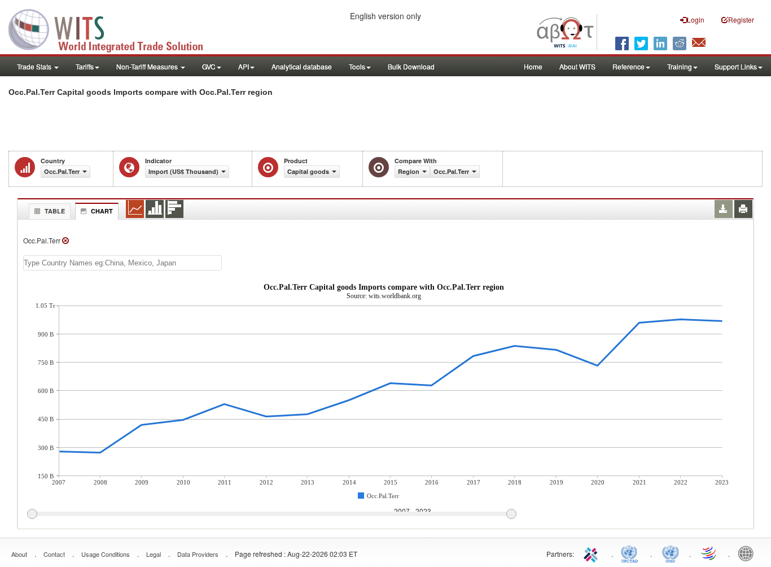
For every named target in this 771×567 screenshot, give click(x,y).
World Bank (748, 553)
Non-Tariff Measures (147, 66)
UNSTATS (670, 553)
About (19, 554)
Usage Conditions (105, 554)
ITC (592, 553)
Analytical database (301, 66)
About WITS (577, 66)
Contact (54, 554)
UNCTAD (631, 553)
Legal (153, 554)
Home (533, 66)
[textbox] (122, 263)
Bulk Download (411, 66)
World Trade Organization (709, 553)
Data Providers (197, 554)
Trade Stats (35, 66)
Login (695, 19)
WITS (113, 28)
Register (741, 19)
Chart (102, 211)
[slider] (271, 514)
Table (55, 211)
